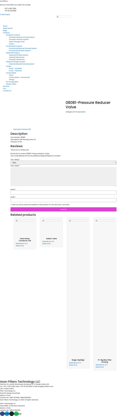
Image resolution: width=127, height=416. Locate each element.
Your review (15, 166)
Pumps (8, 66)
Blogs (5, 30)
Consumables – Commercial (19, 77)
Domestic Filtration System (19, 39)
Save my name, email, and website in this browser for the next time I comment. (41, 204)
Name (13, 189)
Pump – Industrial (15, 71)
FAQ (4, 88)
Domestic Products (13, 35)
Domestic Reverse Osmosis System (22, 37)
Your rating (15, 159)
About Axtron (8, 28)
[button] (63, 24)
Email (13, 197)
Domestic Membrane (17, 59)
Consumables (11, 73)
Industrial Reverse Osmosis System (21, 64)
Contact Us (7, 91)
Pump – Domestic (15, 68)
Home (5, 26)
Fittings (11, 80)
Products (6, 33)
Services (6, 86)
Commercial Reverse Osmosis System (23, 48)
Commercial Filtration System (20, 51)
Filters (11, 75)
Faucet (11, 44)
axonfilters (4, 1)
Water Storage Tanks (17, 42)
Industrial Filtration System (18, 55)
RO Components (12, 82)
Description (17, 129)
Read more (20, 246)
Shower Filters (11, 84)
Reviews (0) (26, 129)
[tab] (17, 129)
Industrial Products (13, 53)
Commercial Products (14, 46)
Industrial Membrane (16, 57)
